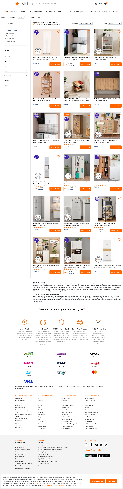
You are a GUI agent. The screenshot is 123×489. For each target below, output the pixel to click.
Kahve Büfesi (10, 33)
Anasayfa (4, 17)
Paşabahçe (42, 426)
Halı (16, 430)
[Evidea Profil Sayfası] (96, 4)
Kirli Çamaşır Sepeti (21, 418)
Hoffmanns (41, 414)
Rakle (40, 424)
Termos (87, 408)
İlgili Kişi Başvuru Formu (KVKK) (47, 452)
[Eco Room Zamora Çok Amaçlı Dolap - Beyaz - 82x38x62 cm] (107, 42)
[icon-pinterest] (106, 444)
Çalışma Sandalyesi (91, 428)
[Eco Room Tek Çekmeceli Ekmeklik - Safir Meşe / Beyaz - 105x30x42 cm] (77, 209)
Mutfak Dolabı (9, 39)
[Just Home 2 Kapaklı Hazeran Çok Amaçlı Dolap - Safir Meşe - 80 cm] (107, 126)
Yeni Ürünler (65, 408)
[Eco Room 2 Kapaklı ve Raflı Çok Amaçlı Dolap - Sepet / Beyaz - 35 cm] (47, 167)
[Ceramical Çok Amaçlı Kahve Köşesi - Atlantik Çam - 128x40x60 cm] (107, 209)
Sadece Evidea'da (21, 454)
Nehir (40, 419)
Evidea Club (19, 466)
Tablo (17, 412)
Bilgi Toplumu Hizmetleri (45, 457)
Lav (39, 408)
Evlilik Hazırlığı (66, 428)
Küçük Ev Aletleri (36, 12)
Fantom (40, 412)
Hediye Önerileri (67, 412)
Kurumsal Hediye (20, 452)
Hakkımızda (19, 459)
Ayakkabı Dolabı (10, 41)
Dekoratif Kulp (9, 44)
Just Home (41, 428)
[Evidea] (24, 3)
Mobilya (24, 12)
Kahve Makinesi (89, 398)
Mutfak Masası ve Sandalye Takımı (23, 415)
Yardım (40, 443)
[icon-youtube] (97, 444)
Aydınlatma (91, 12)
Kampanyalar (12, 12)
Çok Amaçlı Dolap (11, 30)
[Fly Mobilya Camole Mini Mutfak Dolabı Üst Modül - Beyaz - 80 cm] (47, 126)
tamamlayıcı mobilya (91, 296)
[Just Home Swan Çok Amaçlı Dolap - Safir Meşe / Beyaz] (47, 250)
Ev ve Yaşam (78, 12)
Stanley (40, 421)
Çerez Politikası (43, 454)
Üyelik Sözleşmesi (44, 459)
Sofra (69, 12)
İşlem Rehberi (19, 445)
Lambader (18, 421)
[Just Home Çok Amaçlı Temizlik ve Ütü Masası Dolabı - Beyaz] (77, 167)
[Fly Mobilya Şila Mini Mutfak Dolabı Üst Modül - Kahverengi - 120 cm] (107, 84)
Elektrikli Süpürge (90, 401)
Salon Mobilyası (89, 419)
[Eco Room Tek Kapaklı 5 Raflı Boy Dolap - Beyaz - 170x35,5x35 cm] (47, 209)
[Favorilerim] (100, 4)
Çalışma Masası (20, 408)
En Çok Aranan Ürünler (68, 405)
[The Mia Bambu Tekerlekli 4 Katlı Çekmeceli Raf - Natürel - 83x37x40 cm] (47, 84)
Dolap (21, 17)
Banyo (115, 12)
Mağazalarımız (20, 443)
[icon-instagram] (86, 444)
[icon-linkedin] (101, 444)
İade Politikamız (20, 447)
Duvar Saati (18, 405)
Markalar (64, 401)
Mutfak (60, 12)
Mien (39, 403)
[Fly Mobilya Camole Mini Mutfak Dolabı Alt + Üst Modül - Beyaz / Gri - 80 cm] (77, 42)
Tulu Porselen (42, 410)
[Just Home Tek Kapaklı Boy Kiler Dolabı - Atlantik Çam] (107, 167)
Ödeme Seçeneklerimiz (22, 450)
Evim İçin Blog (19, 457)
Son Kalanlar (65, 414)
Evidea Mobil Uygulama (22, 468)
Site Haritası (19, 461)
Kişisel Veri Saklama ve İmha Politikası (50, 450)
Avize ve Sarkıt (19, 398)
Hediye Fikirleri (66, 410)
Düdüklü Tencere (90, 414)
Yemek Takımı (89, 421)
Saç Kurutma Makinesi (91, 412)
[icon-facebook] (91, 444)
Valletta (40, 401)
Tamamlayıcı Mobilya (22, 410)
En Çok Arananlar (67, 421)
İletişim (40, 466)
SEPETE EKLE (55, 64)
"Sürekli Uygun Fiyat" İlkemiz (23, 463)
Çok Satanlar (66, 403)
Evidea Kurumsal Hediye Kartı (47, 461)
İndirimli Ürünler (66, 417)
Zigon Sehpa (89, 410)
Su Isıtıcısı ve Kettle (90, 403)
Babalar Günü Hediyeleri (69, 424)
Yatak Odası (50, 12)
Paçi (39, 417)
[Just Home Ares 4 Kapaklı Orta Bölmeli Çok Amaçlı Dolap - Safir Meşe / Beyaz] (77, 250)
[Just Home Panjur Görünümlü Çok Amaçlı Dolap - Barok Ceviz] (77, 126)
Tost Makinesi (89, 405)
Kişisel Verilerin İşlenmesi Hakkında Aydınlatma (53, 447)
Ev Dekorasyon (104, 12)
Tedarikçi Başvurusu (44, 463)
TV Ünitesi (18, 425)
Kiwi (39, 398)
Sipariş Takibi (42, 445)
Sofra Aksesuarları (67, 419)
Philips (40, 405)
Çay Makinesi (89, 417)
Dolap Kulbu (19, 428)
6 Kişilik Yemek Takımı (91, 424)
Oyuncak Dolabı (11, 36)
